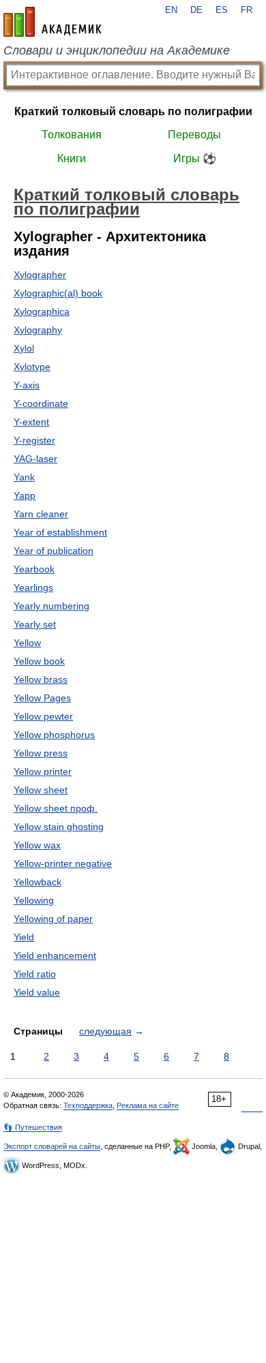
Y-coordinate (41, 403)
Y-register (34, 440)
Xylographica (42, 311)
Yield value (37, 992)
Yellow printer (43, 771)
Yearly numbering (51, 605)
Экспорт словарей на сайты (51, 1146)
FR (246, 10)
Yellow (27, 642)
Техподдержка (88, 1105)
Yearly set (35, 624)
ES (222, 10)
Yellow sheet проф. (56, 808)
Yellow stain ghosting (59, 826)
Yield (24, 937)
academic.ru (52, 22)
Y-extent (31, 421)
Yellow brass (41, 679)
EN (171, 10)
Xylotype (32, 366)
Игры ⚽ (194, 158)
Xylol (24, 348)
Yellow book (39, 661)
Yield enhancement (55, 955)
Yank (24, 477)
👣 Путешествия (32, 1127)
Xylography (38, 329)
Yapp (24, 495)
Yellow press (41, 753)
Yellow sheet (41, 789)
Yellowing (34, 900)
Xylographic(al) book (58, 293)
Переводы (194, 134)
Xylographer (40, 274)
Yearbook (34, 569)
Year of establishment (60, 532)
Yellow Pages (42, 697)
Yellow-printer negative (63, 863)
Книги (71, 158)
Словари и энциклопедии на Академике (116, 50)
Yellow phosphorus (54, 734)
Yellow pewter (43, 716)
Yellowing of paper (53, 918)
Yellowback (37, 881)
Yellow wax (37, 845)
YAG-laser (35, 458)
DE (196, 10)
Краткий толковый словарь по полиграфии (133, 111)
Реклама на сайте (148, 1105)
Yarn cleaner (41, 513)
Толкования (72, 134)
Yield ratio (35, 973)
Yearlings (33, 587)
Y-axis (27, 385)
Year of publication (53, 550)
